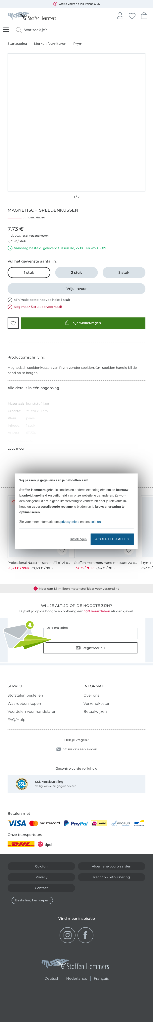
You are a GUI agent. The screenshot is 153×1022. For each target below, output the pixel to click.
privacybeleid (69, 521)
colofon (95, 521)
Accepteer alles (112, 539)
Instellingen (78, 539)
